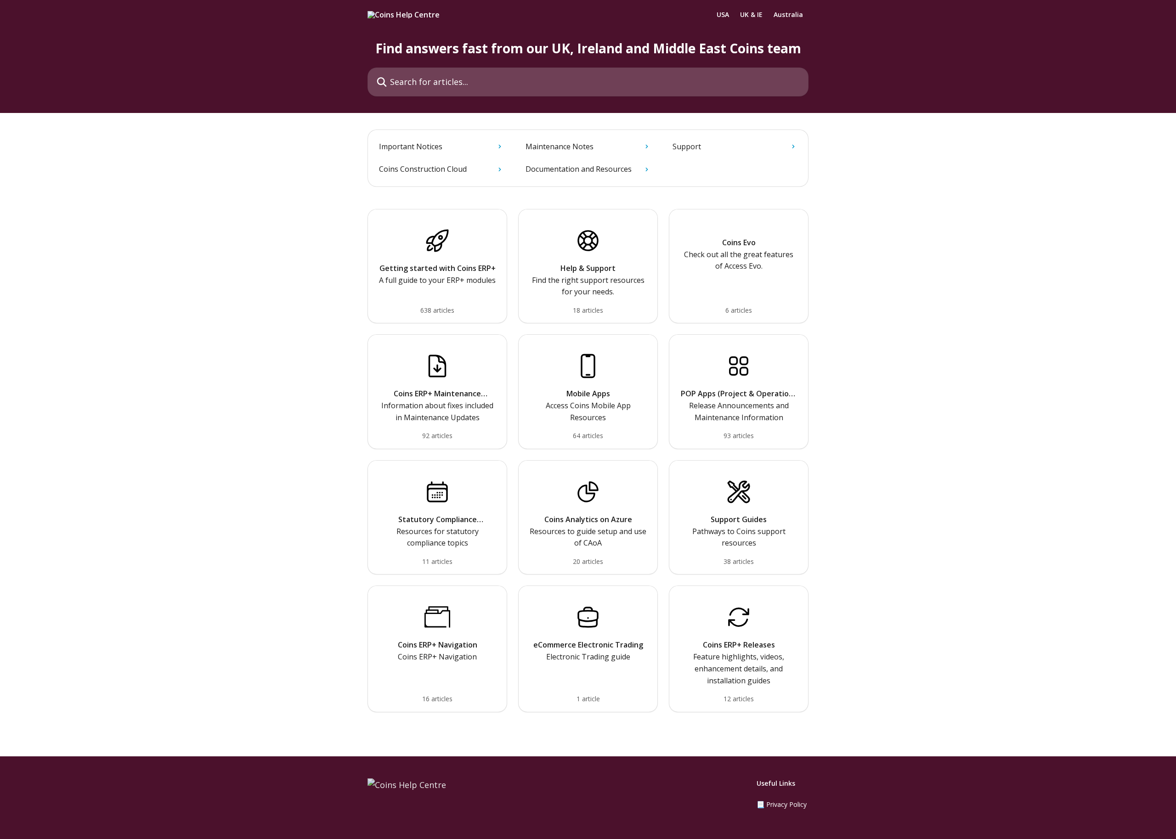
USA (723, 14)
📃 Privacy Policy (782, 804)
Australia (788, 14)
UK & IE (751, 14)
